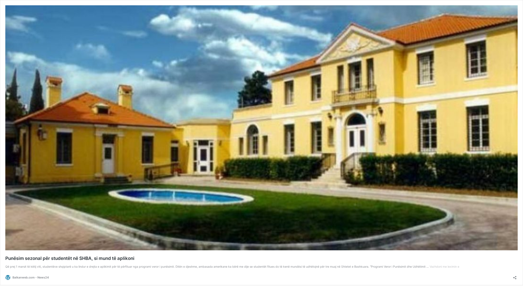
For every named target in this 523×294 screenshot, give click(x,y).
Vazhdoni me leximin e (444, 266)
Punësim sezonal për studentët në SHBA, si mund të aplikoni (69, 258)
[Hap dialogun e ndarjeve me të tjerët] (515, 276)
